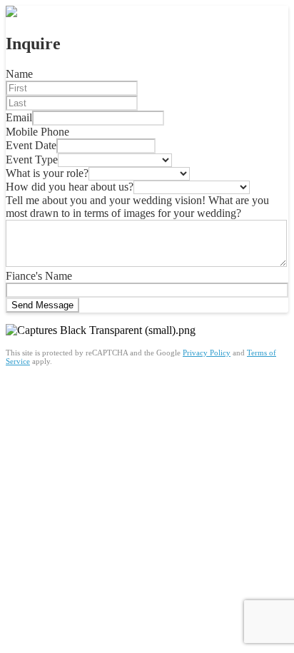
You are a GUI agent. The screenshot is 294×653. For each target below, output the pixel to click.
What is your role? (47, 173)
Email (19, 117)
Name (19, 74)
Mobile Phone (37, 132)
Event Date (31, 145)
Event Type (32, 159)
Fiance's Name (39, 276)
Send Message (42, 305)
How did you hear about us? (69, 187)
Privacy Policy (206, 352)
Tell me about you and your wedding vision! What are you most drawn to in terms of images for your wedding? (137, 206)
